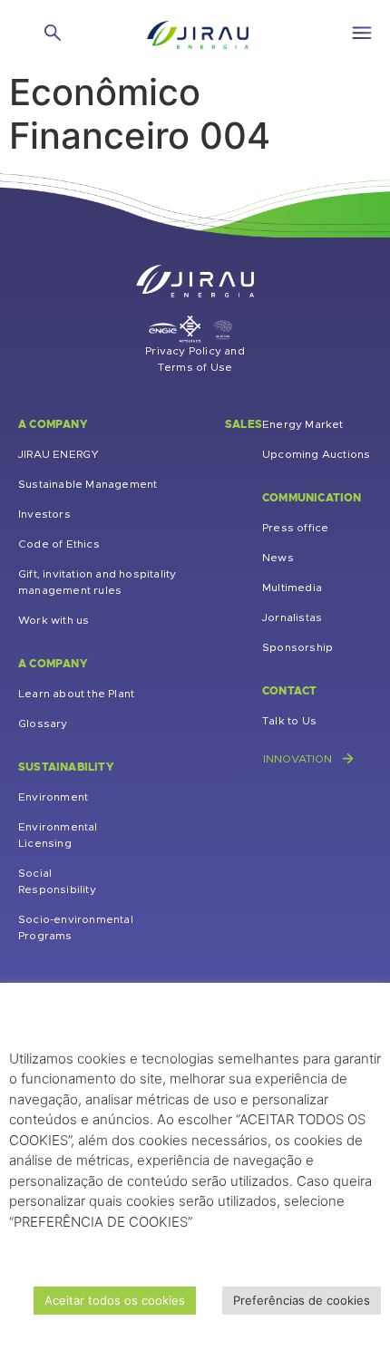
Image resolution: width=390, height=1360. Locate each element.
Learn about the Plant (76, 693)
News (278, 557)
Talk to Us (289, 720)
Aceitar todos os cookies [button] (114, 1300)
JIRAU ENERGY (58, 454)
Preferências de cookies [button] (301, 1300)
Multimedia (292, 587)
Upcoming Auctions (316, 454)
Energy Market (303, 424)
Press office (295, 527)
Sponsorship (297, 647)
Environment (53, 797)
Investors (44, 514)
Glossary (43, 723)
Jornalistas (292, 617)
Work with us (53, 620)
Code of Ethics (59, 544)
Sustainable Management (87, 484)
